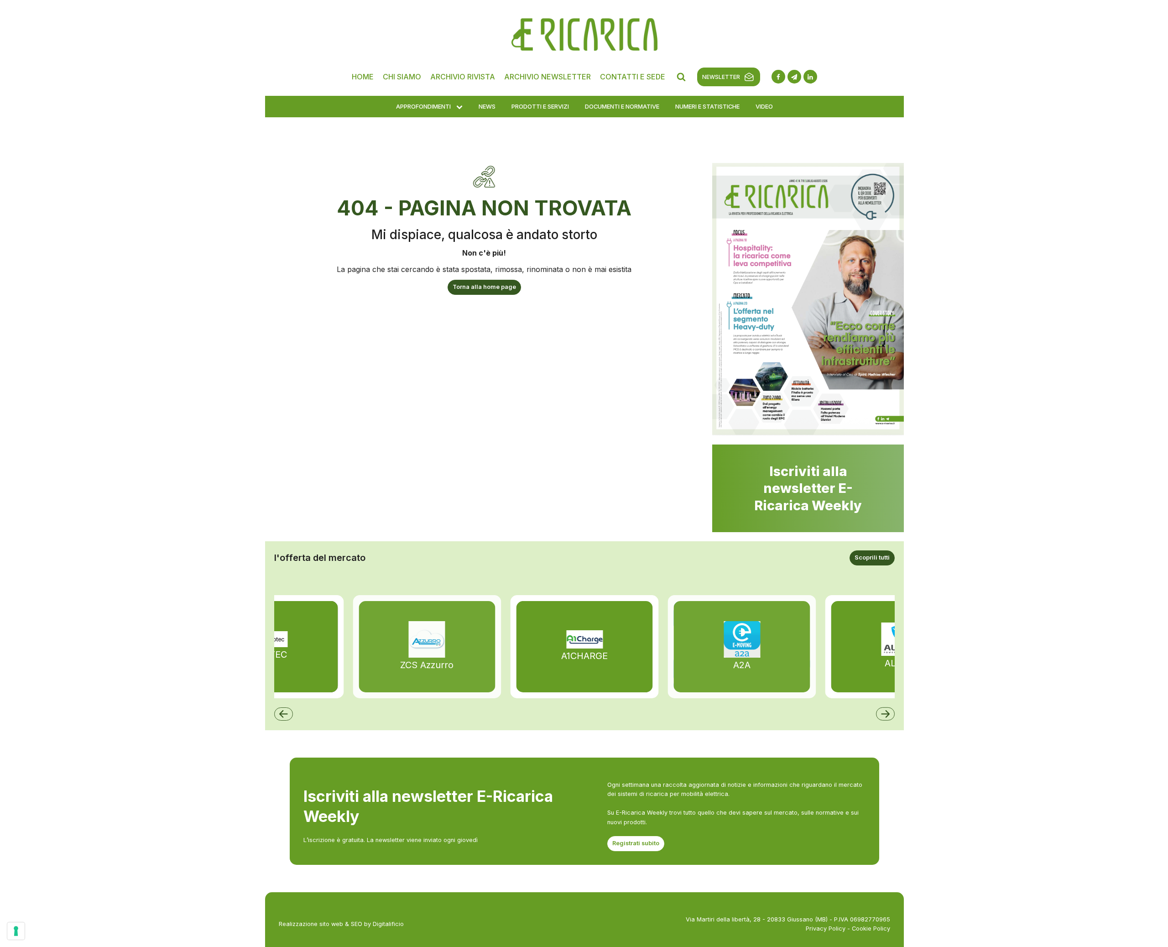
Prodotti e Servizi (540, 106)
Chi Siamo (402, 76)
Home (363, 76)
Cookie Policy (871, 928)
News (487, 106)
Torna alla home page (484, 286)
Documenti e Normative (622, 106)
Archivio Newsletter (547, 76)
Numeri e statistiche (707, 106)
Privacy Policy (825, 928)
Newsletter (721, 76)
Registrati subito (635, 843)
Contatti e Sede (632, 76)
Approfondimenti (423, 106)
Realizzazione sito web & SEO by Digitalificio (341, 924)
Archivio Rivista (462, 76)
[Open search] (681, 77)
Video (764, 106)
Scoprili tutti (872, 557)
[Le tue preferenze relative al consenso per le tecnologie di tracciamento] (16, 931)
